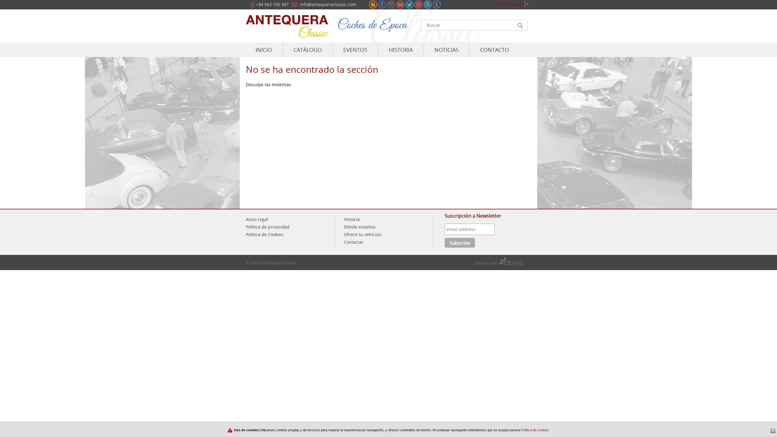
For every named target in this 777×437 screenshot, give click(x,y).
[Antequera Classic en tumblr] (437, 4)
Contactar (354, 242)
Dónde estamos (359, 227)
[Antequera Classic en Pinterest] (418, 4)
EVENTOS (355, 49)
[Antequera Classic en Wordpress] (428, 4)
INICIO (264, 49)
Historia (352, 219)
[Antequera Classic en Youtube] (400, 4)
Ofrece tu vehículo (362, 234)
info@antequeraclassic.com (328, 4)
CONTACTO (494, 49)
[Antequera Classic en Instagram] (391, 4)
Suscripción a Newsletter (473, 215)
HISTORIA (401, 49)
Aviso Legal (257, 219)
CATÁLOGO (307, 49)
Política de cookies (534, 430)
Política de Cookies (264, 234)
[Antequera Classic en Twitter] (409, 4)
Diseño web (486, 263)
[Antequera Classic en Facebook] (382, 4)
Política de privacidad (268, 227)
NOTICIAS (446, 49)
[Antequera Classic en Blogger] (373, 4)
